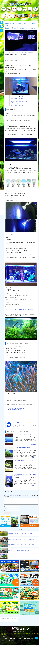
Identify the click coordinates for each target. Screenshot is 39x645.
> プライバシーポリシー (11, 636)
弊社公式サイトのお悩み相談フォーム (11, 495)
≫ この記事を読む (33, 444)
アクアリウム (8, 28)
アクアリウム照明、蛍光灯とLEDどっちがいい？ (18, 105)
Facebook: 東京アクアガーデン (32, 638)
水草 (13, 28)
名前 (5, 506)
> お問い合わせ (4, 636)
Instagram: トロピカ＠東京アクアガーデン (19, 638)
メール (5, 508)
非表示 (22, 96)
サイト (5, 510)
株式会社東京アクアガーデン (21, 631)
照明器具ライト (34, 28)
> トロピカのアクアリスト (19, 636)
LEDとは (13, 102)
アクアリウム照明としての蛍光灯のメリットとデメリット (21, 101)
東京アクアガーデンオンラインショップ (18, 640)
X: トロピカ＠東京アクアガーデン (7, 638)
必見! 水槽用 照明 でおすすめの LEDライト (15, 409)
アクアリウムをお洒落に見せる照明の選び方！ (16, 408)
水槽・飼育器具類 (22, 28)
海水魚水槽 (16, 28)
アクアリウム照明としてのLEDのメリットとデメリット (21, 103)
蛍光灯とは (13, 99)
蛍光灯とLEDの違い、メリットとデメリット (18, 98)
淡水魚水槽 (28, 28)
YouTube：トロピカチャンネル (6, 640)
